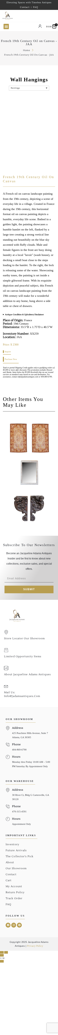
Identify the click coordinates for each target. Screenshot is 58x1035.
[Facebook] (8, 925)
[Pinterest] (19, 925)
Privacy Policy (35, 946)
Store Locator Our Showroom (24, 638)
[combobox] (28, 15)
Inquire (8, 352)
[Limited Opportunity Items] (6, 650)
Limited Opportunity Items (22, 656)
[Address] (8, 728)
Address (17, 728)
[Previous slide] (2, 952)
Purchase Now (11, 359)
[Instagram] (13, 925)
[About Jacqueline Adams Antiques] (6, 668)
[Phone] (8, 745)
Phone (16, 744)
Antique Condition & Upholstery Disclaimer (24, 314)
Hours (16, 756)
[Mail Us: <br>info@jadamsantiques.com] (6, 686)
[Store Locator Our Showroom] (6, 632)
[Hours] (8, 757)
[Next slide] (6, 952)
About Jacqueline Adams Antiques (27, 674)
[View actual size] (2, 961)
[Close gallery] (2, 955)
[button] (6, 26)
